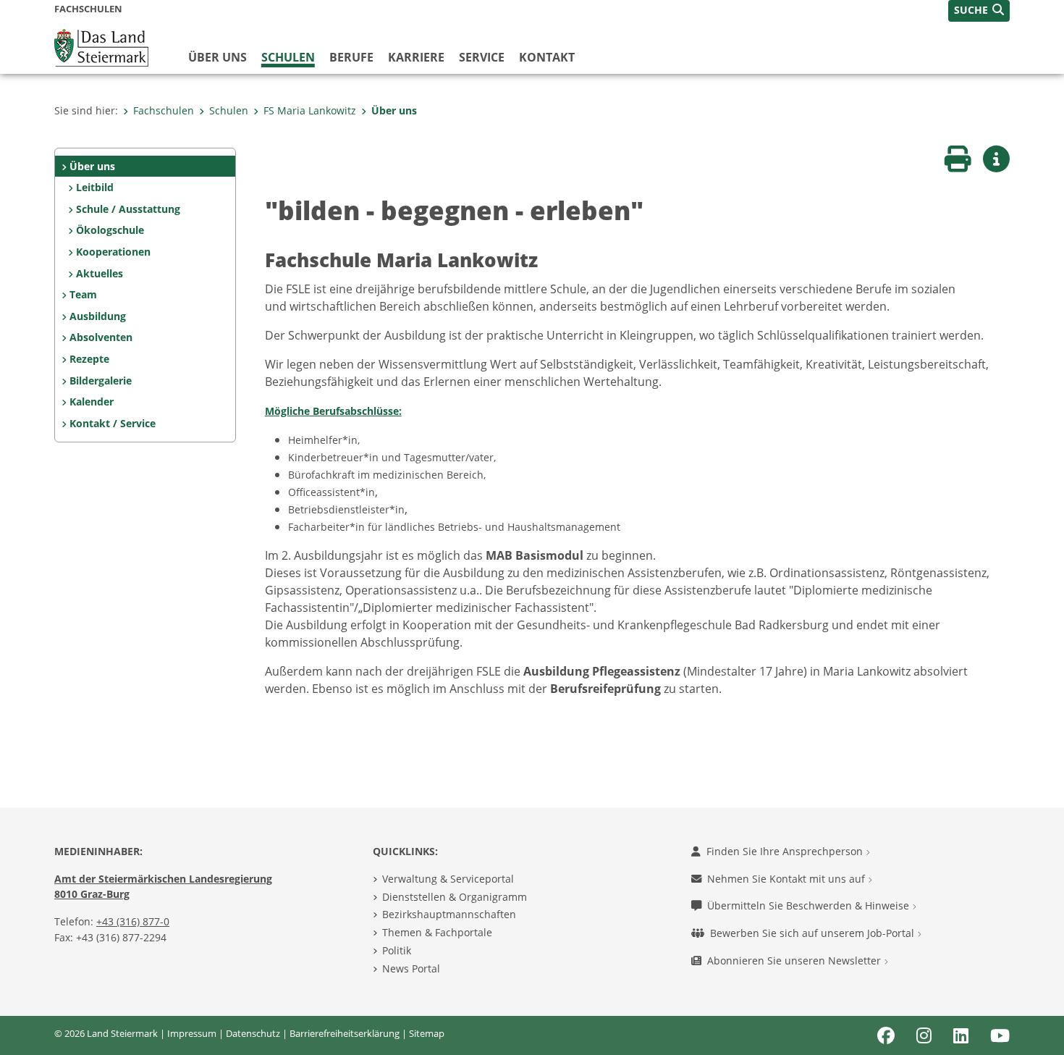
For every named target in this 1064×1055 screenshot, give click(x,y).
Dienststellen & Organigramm (454, 897)
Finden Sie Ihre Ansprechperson (786, 851)
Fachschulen (163, 110)
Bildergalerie (100, 380)
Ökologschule (110, 230)
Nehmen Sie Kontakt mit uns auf (787, 879)
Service (481, 57)
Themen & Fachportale (437, 932)
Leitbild (95, 187)
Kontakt (547, 57)
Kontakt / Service (112, 423)
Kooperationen (113, 252)
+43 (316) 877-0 (132, 921)
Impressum (191, 1033)
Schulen (288, 57)
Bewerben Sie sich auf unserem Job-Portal (813, 933)
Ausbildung (97, 316)
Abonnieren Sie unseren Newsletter (795, 960)
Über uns (217, 57)
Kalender (91, 401)
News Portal (411, 968)
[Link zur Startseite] (101, 46)
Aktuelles (99, 273)
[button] (979, 11)
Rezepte (89, 359)
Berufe (351, 57)
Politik (396, 950)
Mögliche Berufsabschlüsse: (333, 411)
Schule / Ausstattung (128, 209)
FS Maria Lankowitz (309, 110)
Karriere (416, 57)
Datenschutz (253, 1033)
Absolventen (100, 337)
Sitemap (426, 1033)
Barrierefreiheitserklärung (345, 1033)
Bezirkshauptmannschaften (449, 914)
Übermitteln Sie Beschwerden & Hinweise (809, 905)
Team (83, 294)
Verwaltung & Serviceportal (448, 879)
